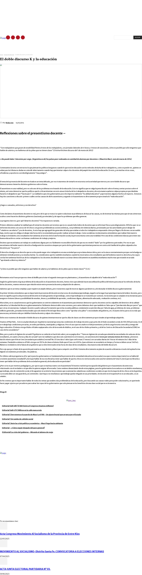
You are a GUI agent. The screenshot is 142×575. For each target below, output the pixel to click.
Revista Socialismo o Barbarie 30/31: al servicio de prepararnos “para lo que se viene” (34, 474)
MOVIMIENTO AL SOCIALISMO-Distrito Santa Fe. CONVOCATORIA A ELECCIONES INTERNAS (52, 551)
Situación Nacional (9, 54)
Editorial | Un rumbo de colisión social (17, 419)
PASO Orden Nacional (7, 508)
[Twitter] (18, 37)
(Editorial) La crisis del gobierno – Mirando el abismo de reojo (27, 432)
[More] (26, 435)
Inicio (1, 54)
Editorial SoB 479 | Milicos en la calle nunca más (22, 410)
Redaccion (9, 123)
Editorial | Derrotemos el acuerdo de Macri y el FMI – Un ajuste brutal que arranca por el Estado (41, 415)
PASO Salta (4, 495)
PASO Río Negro (5, 492)
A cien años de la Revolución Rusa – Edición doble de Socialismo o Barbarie (29, 478)
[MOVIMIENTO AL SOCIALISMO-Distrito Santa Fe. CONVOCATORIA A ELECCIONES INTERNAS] (3, 546)
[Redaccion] (1, 123)
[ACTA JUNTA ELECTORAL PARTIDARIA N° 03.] (3, 564)
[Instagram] (13, 37)
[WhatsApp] (18, 435)
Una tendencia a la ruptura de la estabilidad (18, 482)
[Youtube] (23, 37)
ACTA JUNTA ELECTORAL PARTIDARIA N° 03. (25, 569)
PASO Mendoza (5, 502)
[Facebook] (8, 37)
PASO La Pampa (5, 505)
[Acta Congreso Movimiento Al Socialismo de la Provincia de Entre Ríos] (3, 529)
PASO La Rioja (4, 498)
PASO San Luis (5, 511)
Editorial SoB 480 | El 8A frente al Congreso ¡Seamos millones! (28, 406)
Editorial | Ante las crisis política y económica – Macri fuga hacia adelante (32, 423)
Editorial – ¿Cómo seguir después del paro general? (23, 428)
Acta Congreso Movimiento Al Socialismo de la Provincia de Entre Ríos (40, 533)
